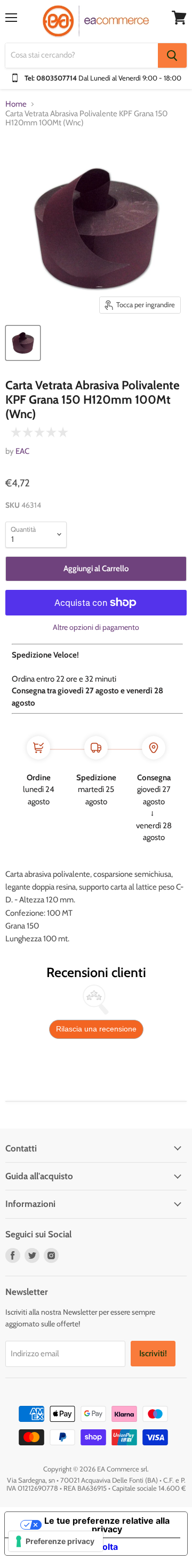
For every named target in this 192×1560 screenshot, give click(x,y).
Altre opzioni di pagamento (96, 627)
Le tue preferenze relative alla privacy (107, 1524)
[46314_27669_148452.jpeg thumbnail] (23, 343)
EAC (22, 451)
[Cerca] (172, 55)
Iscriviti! (153, 1353)
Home (16, 104)
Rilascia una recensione (96, 1029)
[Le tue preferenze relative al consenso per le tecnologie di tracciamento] (56, 1541)
